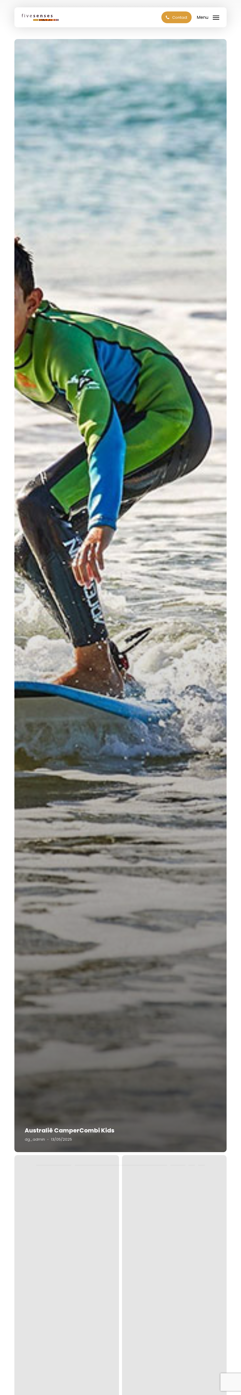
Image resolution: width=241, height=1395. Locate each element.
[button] (208, 17)
